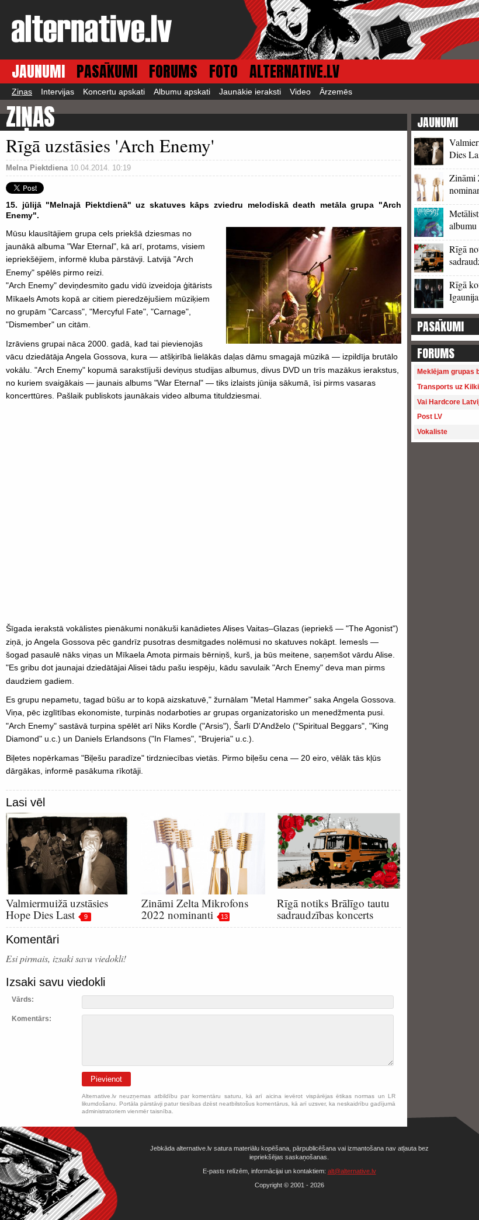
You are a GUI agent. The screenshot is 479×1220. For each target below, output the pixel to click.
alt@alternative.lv (352, 1170)
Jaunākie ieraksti (250, 91)
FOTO (223, 71)
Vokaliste (432, 432)
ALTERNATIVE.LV (294, 71)
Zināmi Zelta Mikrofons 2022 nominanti (194, 909)
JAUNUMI (38, 71)
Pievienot (106, 1079)
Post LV (429, 417)
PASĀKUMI (107, 71)
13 (224, 916)
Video (300, 91)
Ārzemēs (336, 91)
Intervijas (57, 91)
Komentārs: (31, 1019)
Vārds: (23, 999)
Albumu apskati (182, 91)
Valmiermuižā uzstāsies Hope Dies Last (57, 909)
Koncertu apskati (114, 91)
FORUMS (173, 71)
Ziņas (22, 91)
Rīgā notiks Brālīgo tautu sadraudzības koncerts (333, 909)
